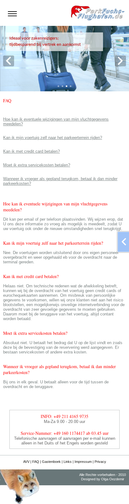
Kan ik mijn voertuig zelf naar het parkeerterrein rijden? (52, 137)
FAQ (35, 461)
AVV (26, 461)
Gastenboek (51, 461)
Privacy (100, 461)
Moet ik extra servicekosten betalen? (36, 165)
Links (68, 461)
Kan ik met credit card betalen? (31, 151)
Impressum (83, 461)
